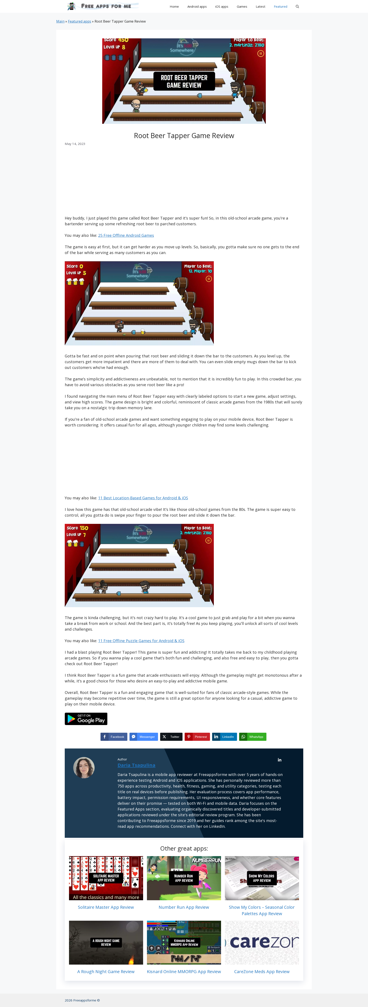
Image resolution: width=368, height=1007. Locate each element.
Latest (260, 6)
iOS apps (221, 6)
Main (60, 21)
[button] (297, 6)
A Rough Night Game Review (106, 971)
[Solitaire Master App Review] (106, 897)
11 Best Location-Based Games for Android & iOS (143, 497)
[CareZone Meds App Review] (262, 961)
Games (242, 6)
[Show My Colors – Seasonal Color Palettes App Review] (262, 897)
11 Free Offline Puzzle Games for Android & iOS (141, 640)
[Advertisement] (184, 184)
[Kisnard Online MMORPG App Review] (184, 961)
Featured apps (79, 21)
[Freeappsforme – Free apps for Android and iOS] (102, 6)
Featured (280, 6)
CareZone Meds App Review (262, 971)
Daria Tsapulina (136, 765)
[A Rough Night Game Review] (106, 961)
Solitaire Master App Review (106, 907)
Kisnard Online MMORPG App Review (184, 971)
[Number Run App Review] (184, 897)
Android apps (197, 6)
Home (174, 6)
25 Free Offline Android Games (126, 235)
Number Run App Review (184, 907)
